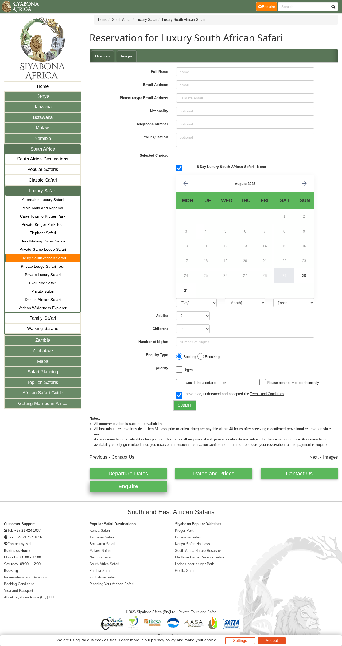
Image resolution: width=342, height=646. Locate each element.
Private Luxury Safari (43, 275)
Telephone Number (152, 124)
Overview (102, 56)
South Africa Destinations (42, 159)
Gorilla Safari (185, 571)
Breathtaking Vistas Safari (43, 241)
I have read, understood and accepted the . (233, 394)
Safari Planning (43, 371)
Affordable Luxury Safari (42, 200)
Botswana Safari (102, 544)
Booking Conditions (19, 584)
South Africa (42, 149)
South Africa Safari (104, 564)
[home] (20, 6)
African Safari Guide (42, 392)
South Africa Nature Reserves (198, 551)
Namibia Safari (101, 557)
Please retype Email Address (144, 98)
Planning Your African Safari (112, 584)
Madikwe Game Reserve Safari (199, 557)
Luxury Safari (42, 190)
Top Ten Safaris (43, 382)
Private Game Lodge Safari (43, 249)
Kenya (42, 96)
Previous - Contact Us (112, 457)
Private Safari (42, 291)
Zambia (42, 340)
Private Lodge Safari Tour (43, 266)
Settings (240, 640)
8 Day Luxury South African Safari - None (231, 167)
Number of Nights (153, 342)
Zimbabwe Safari (103, 577)
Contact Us (299, 473)
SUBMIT (184, 405)
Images (127, 56)
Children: (160, 329)
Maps (42, 361)
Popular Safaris (43, 169)
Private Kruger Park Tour (43, 224)
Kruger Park (184, 531)
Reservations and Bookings (25, 577)
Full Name (159, 72)
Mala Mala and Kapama (42, 208)
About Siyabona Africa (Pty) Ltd (29, 597)
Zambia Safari (100, 571)
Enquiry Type (157, 355)
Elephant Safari (43, 233)
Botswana (43, 117)
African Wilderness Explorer (43, 308)
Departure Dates (128, 473)
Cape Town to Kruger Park (42, 216)
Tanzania (43, 106)
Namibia (42, 138)
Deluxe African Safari (43, 299)
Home (43, 86)
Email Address (155, 85)
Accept (272, 640)
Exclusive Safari (42, 283)
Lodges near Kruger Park (194, 564)
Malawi (43, 127)
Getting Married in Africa (43, 403)
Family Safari (42, 318)
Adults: (162, 316)
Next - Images (323, 457)
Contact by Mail (19, 544)
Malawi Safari (100, 551)
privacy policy (163, 640)
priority (162, 368)
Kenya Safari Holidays (192, 544)
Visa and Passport (18, 591)
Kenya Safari (100, 531)
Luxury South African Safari (43, 258)
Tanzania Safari (102, 537)
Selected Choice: (154, 155)
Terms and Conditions (267, 394)
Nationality (159, 111)
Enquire (128, 486)
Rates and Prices (213, 473)
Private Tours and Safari (197, 612)
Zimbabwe (43, 350)
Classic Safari (43, 180)
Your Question (156, 137)
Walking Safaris (43, 328)
